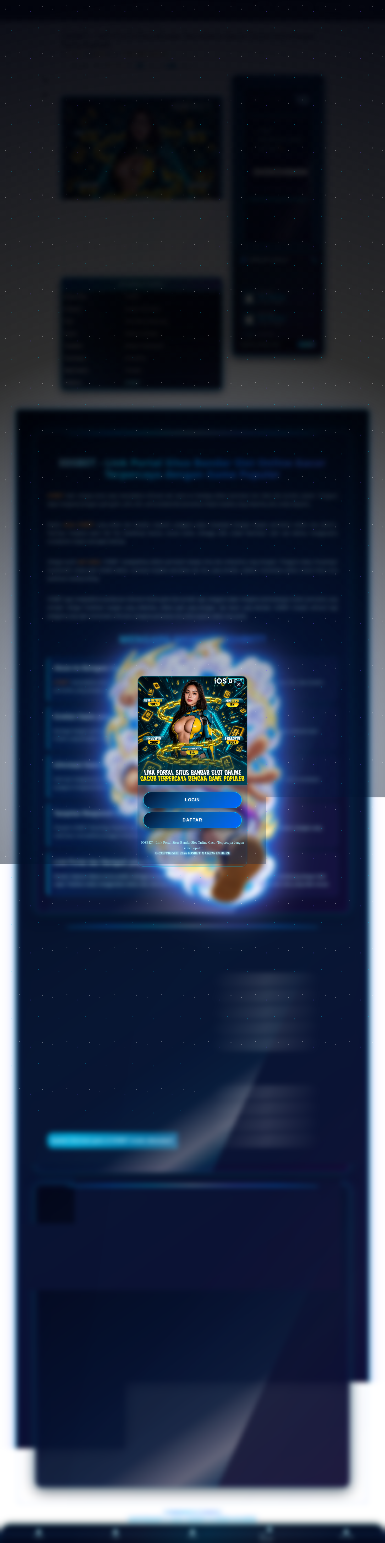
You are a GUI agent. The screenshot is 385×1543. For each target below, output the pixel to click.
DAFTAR (192, 820)
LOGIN (192, 800)
